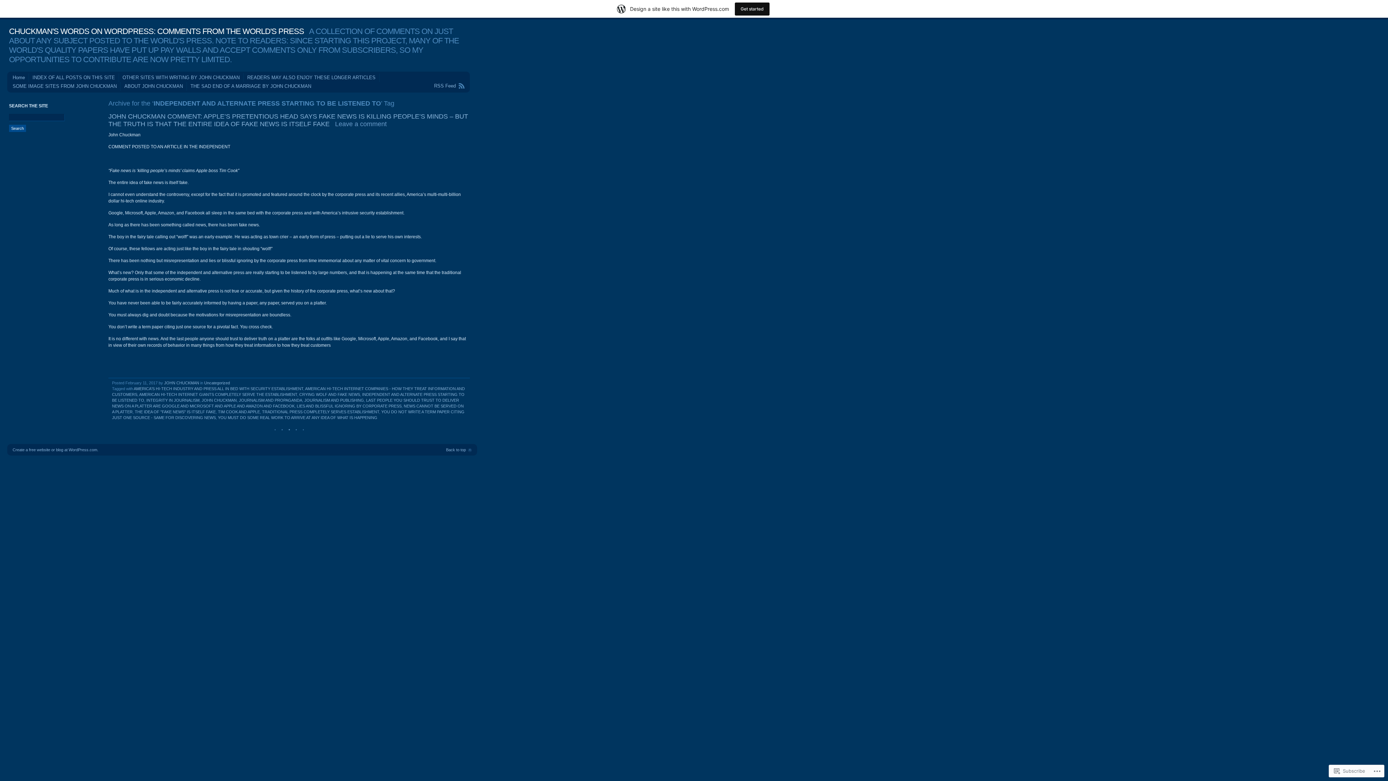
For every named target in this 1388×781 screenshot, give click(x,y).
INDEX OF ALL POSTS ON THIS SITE (74, 77)
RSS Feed (445, 86)
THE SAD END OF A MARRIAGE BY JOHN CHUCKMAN (250, 86)
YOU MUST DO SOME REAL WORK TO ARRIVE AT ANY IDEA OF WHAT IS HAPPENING (297, 417)
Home (19, 77)
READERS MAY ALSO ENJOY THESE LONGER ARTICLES (311, 77)
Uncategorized (217, 383)
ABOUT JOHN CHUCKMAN (153, 86)
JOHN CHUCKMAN (181, 383)
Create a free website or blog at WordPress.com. (55, 450)
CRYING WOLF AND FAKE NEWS (329, 394)
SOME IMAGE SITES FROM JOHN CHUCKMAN (65, 86)
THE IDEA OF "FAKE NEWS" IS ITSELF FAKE (175, 412)
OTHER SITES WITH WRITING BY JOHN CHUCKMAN (181, 77)
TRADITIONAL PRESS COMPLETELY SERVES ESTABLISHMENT (320, 412)
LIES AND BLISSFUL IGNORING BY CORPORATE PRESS (349, 406)
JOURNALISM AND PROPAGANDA (270, 400)
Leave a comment (361, 124)
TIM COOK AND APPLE (239, 412)
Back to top (456, 450)
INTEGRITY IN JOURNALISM (173, 400)
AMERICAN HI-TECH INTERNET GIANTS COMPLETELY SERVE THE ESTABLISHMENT (218, 394)
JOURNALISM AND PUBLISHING (334, 400)
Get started (752, 9)
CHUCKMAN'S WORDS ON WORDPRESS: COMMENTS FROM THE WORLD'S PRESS (156, 31)
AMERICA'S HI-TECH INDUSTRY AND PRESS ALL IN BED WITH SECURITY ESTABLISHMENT (218, 389)
